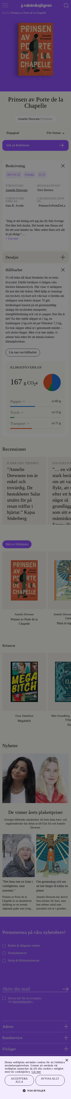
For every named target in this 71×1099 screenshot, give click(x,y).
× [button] (66, 1056)
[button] (36, 1090)
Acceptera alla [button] (19, 1079)
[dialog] (35, 549)
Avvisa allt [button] (50, 1078)
